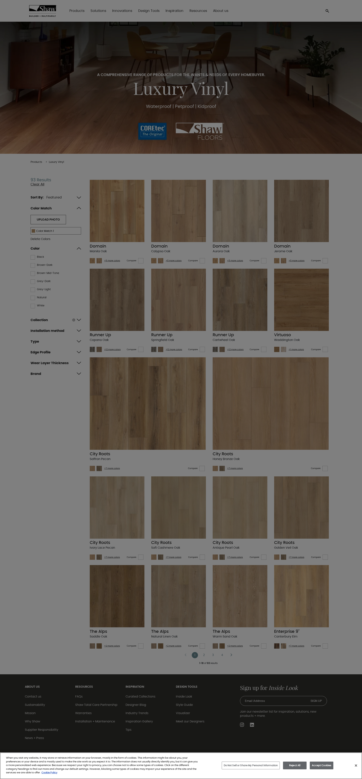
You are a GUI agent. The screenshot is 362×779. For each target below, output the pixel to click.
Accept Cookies (321, 765)
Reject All (294, 765)
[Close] (356, 765)
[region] (181, 765)
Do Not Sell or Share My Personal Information (251, 765)
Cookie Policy (49, 772)
